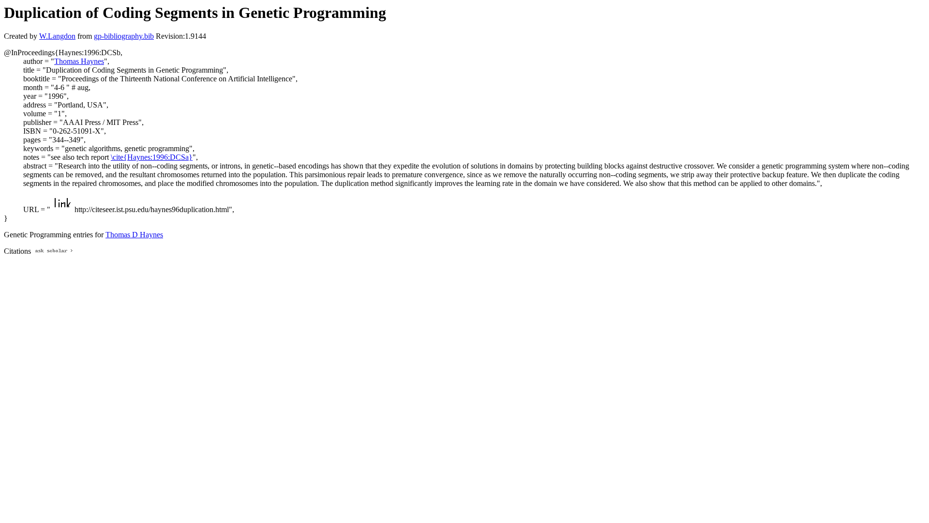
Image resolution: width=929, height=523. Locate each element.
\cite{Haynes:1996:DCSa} (152, 157)
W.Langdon (57, 36)
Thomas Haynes (79, 61)
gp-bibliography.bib (124, 36)
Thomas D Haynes (134, 235)
